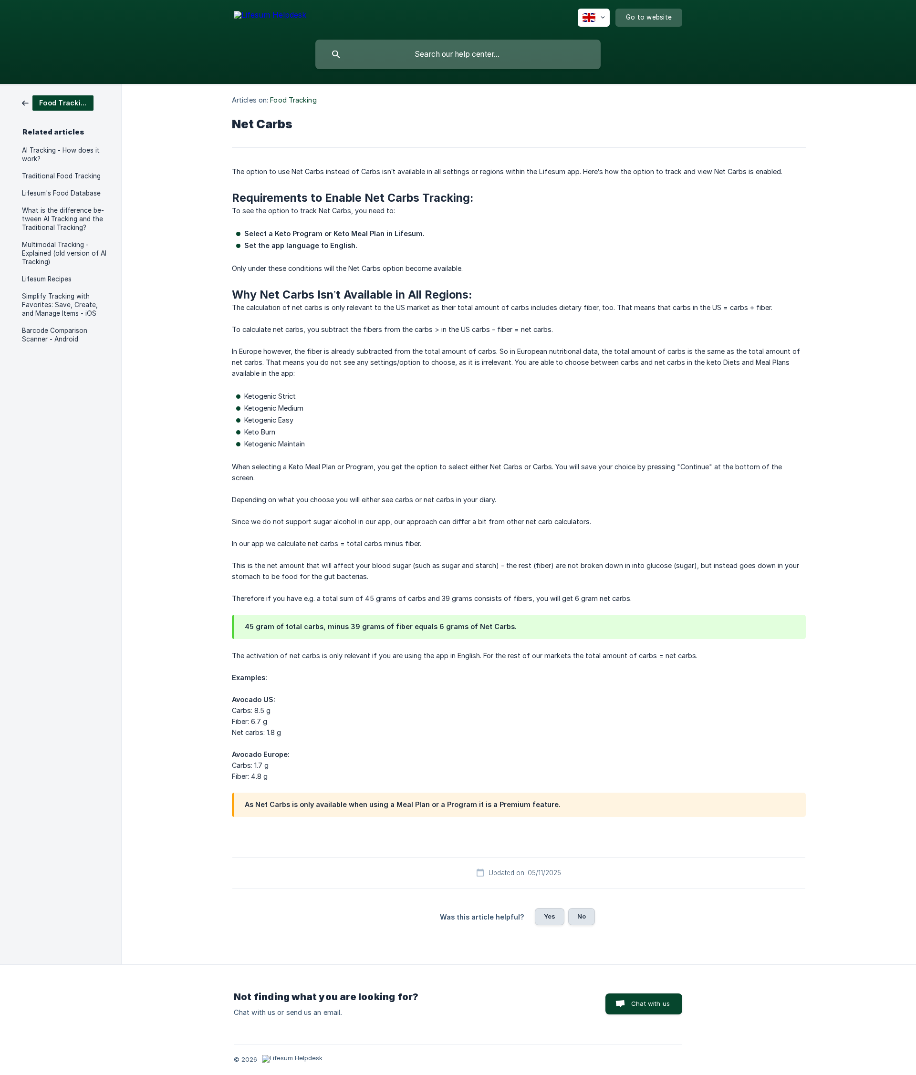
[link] (58, 102)
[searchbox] (458, 54)
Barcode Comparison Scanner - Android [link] (54, 335)
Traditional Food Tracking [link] (61, 176)
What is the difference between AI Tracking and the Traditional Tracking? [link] (63, 219)
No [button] (581, 916)
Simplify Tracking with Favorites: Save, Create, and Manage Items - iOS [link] (60, 304)
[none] (270, 16)
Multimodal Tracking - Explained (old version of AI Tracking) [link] (64, 253)
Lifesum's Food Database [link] (61, 193)
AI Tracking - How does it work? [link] (61, 154)
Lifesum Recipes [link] (47, 279)
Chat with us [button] (650, 1003)
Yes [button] (549, 916)
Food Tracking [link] (293, 100)
